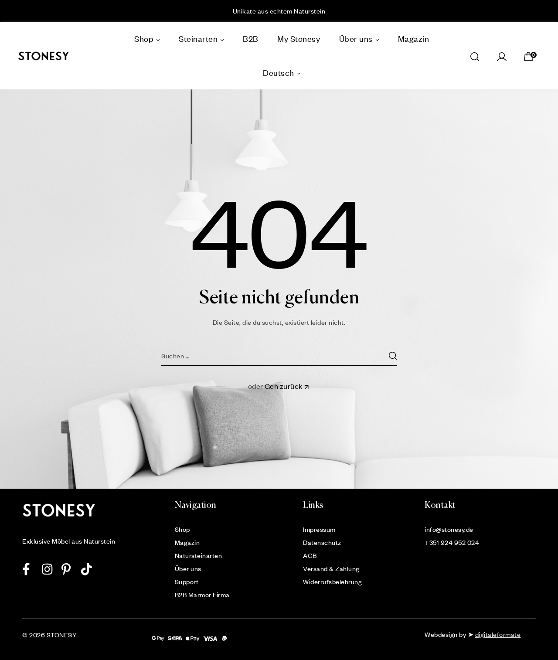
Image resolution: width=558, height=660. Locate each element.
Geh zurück (284, 386)
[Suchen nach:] (279, 356)
